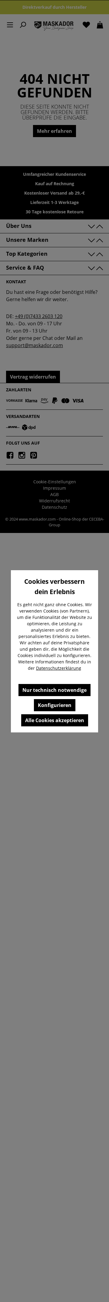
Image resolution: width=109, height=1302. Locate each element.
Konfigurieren (54, 705)
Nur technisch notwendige (54, 690)
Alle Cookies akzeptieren (54, 720)
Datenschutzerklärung (58, 668)
